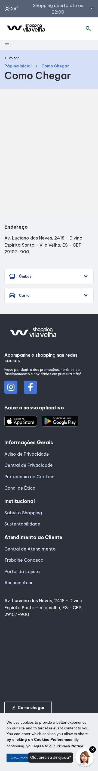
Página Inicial (18, 66)
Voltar (11, 58)
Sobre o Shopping (23, 512)
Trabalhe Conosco (24, 560)
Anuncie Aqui (18, 582)
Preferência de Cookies (29, 476)
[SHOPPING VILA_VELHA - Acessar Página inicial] (25, 29)
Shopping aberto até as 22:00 (63, 9)
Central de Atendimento (30, 549)
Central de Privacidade (28, 465)
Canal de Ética (19, 488)
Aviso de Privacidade (26, 454)
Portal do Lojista (22, 571)
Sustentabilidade (22, 524)
